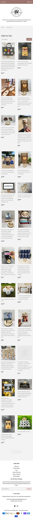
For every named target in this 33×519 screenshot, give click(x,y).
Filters (29, 39)
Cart (31, 2)
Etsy (17, 470)
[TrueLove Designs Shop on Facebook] (15, 506)
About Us (16, 466)
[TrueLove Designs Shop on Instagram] (17, 506)
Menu (4, 2)
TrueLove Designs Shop (12, 510)
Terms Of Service (16, 472)
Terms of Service (16, 474)
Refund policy (16, 476)
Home (2, 27)
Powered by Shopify (23, 510)
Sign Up (29, 489)
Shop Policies (16, 468)
